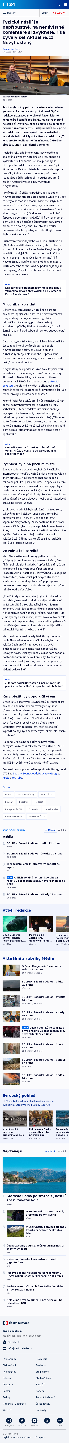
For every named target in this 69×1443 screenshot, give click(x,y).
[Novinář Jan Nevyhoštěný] (34, 75)
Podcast (39, 801)
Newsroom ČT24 (37, 816)
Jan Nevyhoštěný (26, 794)
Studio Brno (42, 1371)
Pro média (41, 1358)
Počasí (6, 1390)
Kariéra (40, 1390)
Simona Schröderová (11, 49)
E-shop (6, 1397)
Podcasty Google (48, 773)
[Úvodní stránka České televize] (16, 1323)
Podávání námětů (45, 1397)
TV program (9, 1358)
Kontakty (41, 1410)
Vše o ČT (7, 1410)
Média (8, 794)
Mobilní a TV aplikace (14, 1403)
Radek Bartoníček (13, 816)
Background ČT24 (13, 809)
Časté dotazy (43, 1403)
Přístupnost (40, 1437)
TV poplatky (9, 1371)
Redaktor (23, 801)
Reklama (41, 1365)
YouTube (17, 777)
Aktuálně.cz (46, 794)
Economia (33, 809)
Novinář (9, 801)
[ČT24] (9, 4)
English (6, 1437)
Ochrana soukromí (22, 1437)
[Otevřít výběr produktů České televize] (65, 4)
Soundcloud (30, 773)
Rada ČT (40, 1384)
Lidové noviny (51, 809)
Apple (6, 777)
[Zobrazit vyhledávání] (58, 4)
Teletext (7, 1378)
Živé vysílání (9, 1365)
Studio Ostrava (44, 1378)
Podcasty (8, 1384)
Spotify (17, 773)
